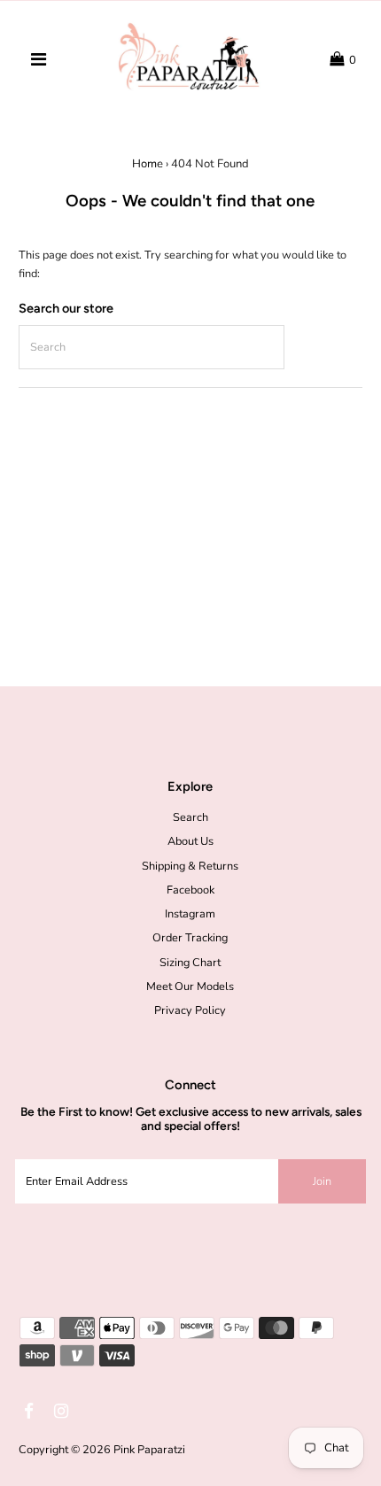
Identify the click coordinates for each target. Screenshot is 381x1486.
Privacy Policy (190, 1010)
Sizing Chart (190, 963)
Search (190, 817)
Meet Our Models (190, 987)
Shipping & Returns (190, 866)
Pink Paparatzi (149, 1450)
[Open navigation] (38, 60)
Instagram (190, 914)
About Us (190, 841)
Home (147, 164)
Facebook (190, 890)
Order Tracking (190, 938)
